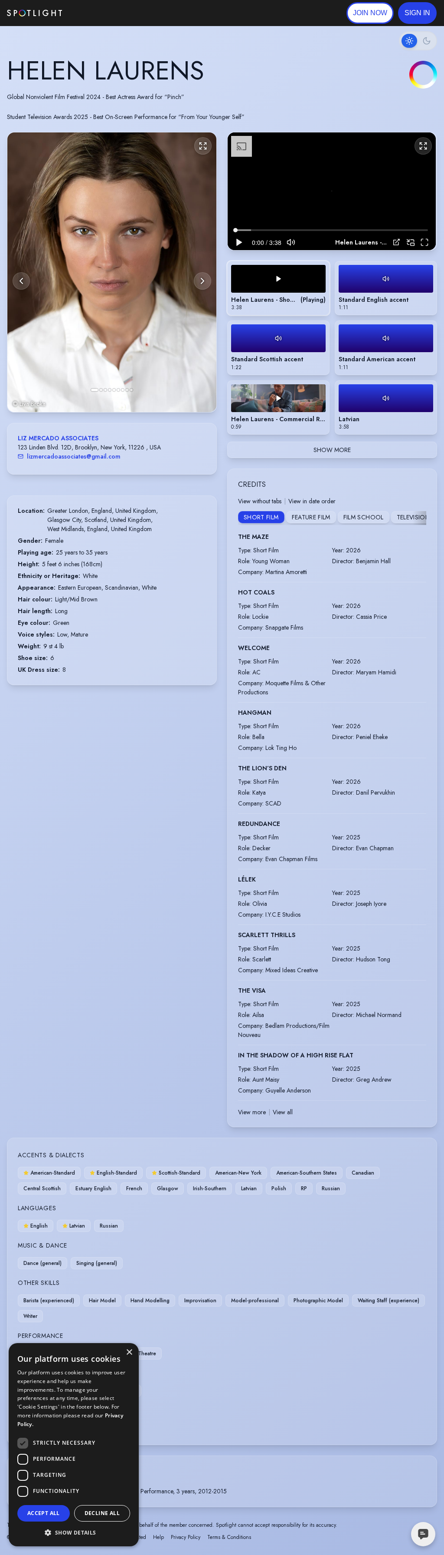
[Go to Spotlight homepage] (34, 13)
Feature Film (311, 517)
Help (158, 1537)
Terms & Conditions (229, 1537)
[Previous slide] (21, 281)
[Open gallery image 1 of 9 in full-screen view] (111, 272)
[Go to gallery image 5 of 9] (114, 390)
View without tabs (259, 501)
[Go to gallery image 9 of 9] (131, 390)
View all (283, 1112)
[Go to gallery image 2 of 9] (101, 390)
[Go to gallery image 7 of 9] (122, 390)
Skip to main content (95, 13)
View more (252, 1112)
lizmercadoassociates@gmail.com (74, 456)
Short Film (261, 517)
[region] (332, 191)
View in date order (312, 501)
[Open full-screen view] (203, 146)
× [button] (129, 1352)
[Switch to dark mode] (418, 40)
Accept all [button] (43, 1513)
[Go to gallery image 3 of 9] (105, 390)
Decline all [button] (102, 1513)
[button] (417, 13)
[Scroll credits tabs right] (419, 518)
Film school (363, 517)
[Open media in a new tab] (396, 242)
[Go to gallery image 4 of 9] (109, 390)
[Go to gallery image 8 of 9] (127, 390)
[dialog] (74, 1444)
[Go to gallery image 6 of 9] (118, 390)
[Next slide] (202, 281)
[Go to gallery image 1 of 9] (94, 390)
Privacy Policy (185, 1537)
